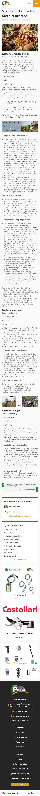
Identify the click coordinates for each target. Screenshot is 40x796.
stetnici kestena (14, 20)
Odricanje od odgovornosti (20, 778)
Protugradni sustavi (12, 539)
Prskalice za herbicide (13, 536)
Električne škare (10, 530)
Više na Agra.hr (20, 559)
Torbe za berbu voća (12, 546)
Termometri (9, 549)
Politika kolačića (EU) (20, 769)
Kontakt (20, 784)
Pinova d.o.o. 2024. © (10, 793)
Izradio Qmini (33, 793)
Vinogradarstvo (20, 737)
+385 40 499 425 (21, 711)
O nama (20, 759)
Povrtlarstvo (20, 747)
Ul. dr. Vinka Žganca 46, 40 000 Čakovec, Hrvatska (21, 705)
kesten (5, 20)
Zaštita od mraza (11, 543)
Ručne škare (9, 533)
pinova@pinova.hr (21, 716)
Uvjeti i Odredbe (20, 764)
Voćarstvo (20, 733)
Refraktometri (10, 556)
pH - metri (8, 553)
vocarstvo (26, 20)
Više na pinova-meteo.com (20, 516)
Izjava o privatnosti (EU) (20, 774)
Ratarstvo (20, 742)
